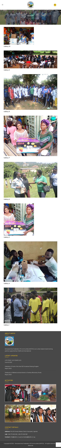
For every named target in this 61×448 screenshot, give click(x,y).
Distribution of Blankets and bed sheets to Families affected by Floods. (23, 372)
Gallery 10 (7, 46)
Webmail (30, 445)
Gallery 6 (7, 199)
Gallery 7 (7, 158)
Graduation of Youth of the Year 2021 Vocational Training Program (22, 366)
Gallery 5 (7, 237)
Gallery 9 (7, 70)
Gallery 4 (7, 283)
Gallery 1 (6, 325)
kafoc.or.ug (17, 437)
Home (28, 18)
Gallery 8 (7, 111)
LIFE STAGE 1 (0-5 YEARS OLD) (13, 360)
